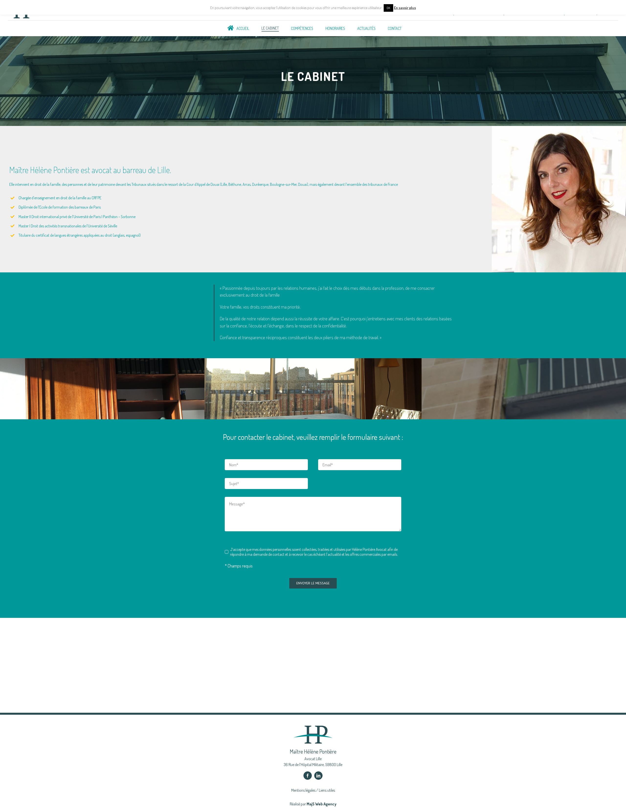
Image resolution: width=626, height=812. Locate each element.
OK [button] (388, 8)
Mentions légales (303, 790)
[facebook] (307, 775)
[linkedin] (318, 775)
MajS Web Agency (321, 803)
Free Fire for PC (18, 704)
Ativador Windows (21, 694)
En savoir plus (405, 7)
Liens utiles (327, 790)
